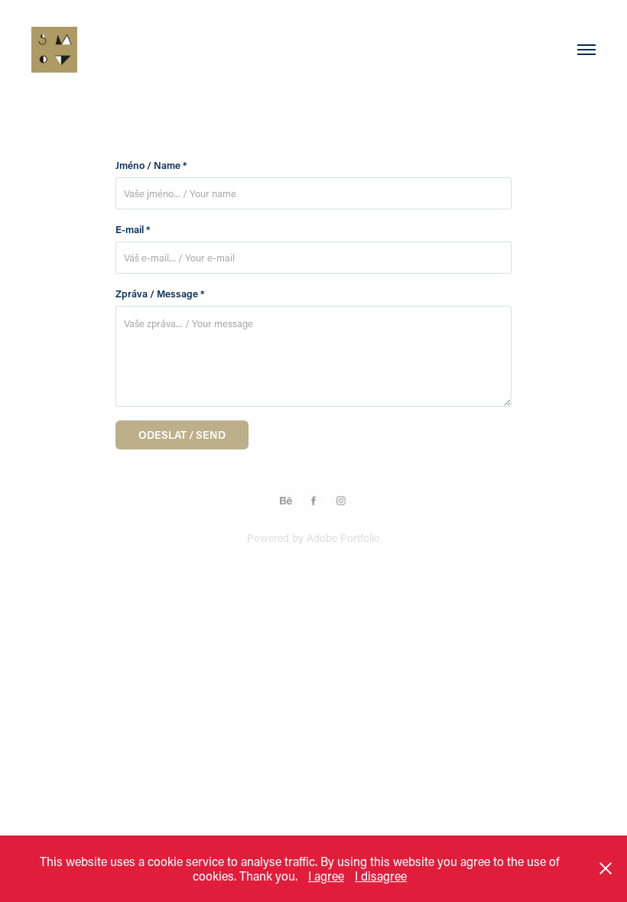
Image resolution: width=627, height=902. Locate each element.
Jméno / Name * (151, 165)
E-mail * (133, 229)
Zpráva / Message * (160, 293)
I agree (326, 876)
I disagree (381, 876)
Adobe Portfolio (343, 537)
